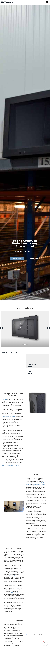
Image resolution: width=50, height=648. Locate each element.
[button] (1, 300)
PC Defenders (17, 575)
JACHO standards (15, 592)
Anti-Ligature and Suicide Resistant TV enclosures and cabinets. (11, 464)
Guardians (9, 575)
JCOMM (16, 588)
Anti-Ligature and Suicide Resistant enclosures (12, 415)
